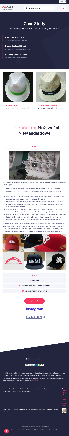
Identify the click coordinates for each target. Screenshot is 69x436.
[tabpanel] (34, 211)
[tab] (34, 146)
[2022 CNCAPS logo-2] (8, 6)
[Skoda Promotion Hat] (18, 87)
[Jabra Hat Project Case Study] (51, 87)
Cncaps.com (32, 426)
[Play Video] (34, 165)
